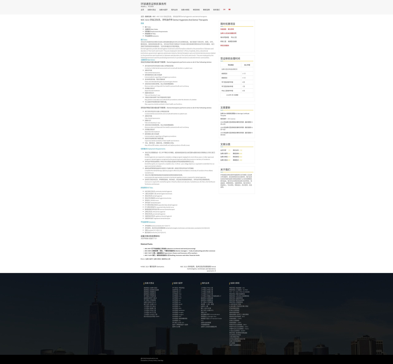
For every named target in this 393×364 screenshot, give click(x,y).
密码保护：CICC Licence (227, 118)
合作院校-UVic (176, 296)
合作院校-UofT (177, 298)
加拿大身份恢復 (206, 323)
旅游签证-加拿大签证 (150, 288)
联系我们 (216, 10)
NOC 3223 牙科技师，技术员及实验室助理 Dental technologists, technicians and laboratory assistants (198, 268)
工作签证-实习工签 (150, 312)
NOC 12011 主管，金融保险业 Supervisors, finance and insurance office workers (171, 253)
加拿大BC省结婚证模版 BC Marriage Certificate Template (234, 114)
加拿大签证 (152, 10)
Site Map (160, 360)
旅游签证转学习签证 (150, 298)
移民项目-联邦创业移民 (236, 300)
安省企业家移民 (234, 321)
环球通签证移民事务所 (153, 4)
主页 (142, 10)
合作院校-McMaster (178, 310)
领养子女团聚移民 (235, 345)
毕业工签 (234, 37)
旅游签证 (224, 73)
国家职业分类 (166, 259)
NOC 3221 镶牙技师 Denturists (153, 266)
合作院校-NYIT (176, 316)
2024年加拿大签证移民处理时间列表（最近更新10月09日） (236, 133)
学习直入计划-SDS (178, 323)
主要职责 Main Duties (151, 29)
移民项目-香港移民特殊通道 (238, 333)
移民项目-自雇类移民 (236, 298)
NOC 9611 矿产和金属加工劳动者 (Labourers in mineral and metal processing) (170, 248)
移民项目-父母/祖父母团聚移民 (239, 296)
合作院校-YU (176, 306)
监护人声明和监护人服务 (180, 325)
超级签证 (224, 77)
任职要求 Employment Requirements (156, 31)
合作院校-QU (176, 302)
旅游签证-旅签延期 (207, 298)
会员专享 (223, 150)
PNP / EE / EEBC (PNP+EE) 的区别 (239, 292)
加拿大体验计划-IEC (150, 302)
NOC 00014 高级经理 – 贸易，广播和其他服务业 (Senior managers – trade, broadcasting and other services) (180, 250)
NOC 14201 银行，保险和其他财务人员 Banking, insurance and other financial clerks (172, 255)
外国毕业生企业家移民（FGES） (239, 329)
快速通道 (223, 29)
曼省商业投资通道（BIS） (237, 316)
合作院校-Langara (178, 314)
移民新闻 (196, 10)
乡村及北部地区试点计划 (237, 339)
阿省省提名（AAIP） (235, 323)
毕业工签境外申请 (227, 90)
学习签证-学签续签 (150, 300)
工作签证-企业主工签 (150, 314)
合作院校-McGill (177, 304)
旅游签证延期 (232, 41)
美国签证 (236, 160)
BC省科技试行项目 (235, 304)
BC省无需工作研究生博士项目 (238, 306)
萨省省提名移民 (234, 308)
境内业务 (174, 10)
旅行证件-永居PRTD (150, 304)
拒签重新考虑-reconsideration (210, 314)
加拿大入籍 (204, 306)
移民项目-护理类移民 (236, 302)
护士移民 (232, 343)
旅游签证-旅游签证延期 (151, 290)
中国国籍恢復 (205, 325)
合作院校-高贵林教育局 (179, 318)
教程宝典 (206, 10)
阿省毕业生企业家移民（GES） (239, 327)
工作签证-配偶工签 (150, 308)
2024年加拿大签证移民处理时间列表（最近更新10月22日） (236, 123)
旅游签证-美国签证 (150, 292)
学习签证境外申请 (227, 82)
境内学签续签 (224, 37)
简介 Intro (148, 27)
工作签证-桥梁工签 (207, 290)
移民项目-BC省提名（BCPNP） (239, 290)
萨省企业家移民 (234, 310)
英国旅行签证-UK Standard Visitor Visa (211, 319)
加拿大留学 (163, 10)
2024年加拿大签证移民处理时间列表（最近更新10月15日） (236, 128)
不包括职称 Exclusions (152, 36)
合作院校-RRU (176, 308)
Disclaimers (144, 360)
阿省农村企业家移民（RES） (238, 325)
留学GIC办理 (176, 327)
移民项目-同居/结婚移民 (237, 294)
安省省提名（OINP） (235, 318)
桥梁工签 (223, 41)
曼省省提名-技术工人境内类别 (239, 314)
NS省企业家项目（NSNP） (237, 331)
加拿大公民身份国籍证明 (228, 33)
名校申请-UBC (176, 290)
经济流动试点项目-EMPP (151, 316)
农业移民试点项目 (235, 335)
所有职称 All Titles (150, 33)
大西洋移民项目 (234, 337)
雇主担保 (231, 29)
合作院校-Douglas (178, 312)
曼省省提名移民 (234, 312)
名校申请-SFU (176, 292)
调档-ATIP (204, 312)
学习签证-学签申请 (150, 296)
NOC (154, 16)
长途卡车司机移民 (235, 341)
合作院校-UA (176, 300)
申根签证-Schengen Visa (208, 316)
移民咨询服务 (224, 45)
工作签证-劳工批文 (150, 306)
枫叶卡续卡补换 (206, 308)
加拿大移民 (185, 10)
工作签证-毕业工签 (150, 310)
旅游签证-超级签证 (150, 294)
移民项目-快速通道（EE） (237, 288)
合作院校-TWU (177, 294)
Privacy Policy (153, 360)
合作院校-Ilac (176, 321)
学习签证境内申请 (227, 86)
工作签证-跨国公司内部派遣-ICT (211, 296)
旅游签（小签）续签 (207, 304)
